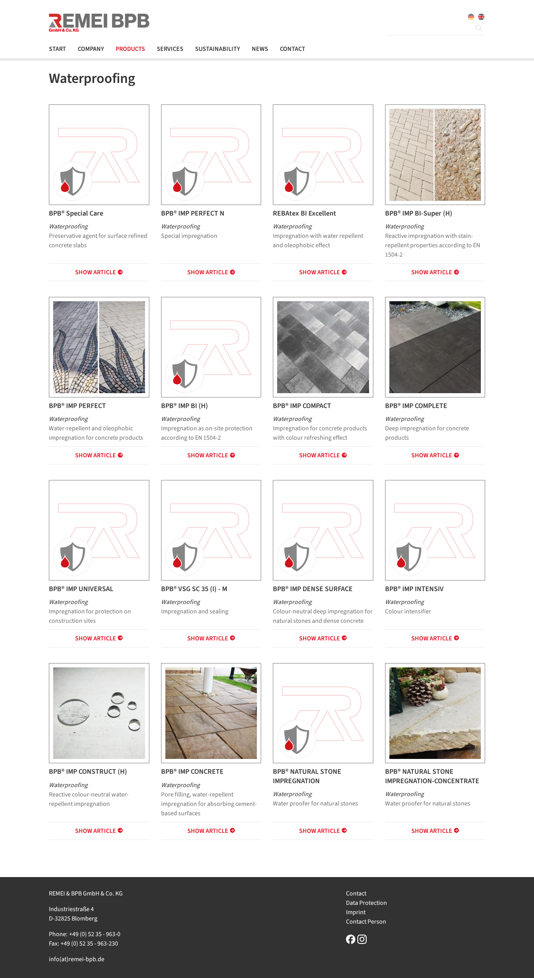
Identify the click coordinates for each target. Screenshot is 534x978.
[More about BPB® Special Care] (99, 155)
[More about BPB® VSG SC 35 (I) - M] (211, 530)
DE (471, 17)
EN (481, 17)
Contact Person (366, 921)
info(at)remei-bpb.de (76, 959)
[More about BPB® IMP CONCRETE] (211, 712)
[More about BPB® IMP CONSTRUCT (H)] (99, 712)
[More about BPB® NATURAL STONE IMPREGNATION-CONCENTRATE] (435, 712)
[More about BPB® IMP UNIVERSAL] (99, 530)
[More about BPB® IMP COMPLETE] (435, 346)
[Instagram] (362, 939)
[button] (93, 48)
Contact (356, 893)
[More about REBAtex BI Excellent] (323, 155)
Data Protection (366, 903)
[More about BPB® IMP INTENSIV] (435, 530)
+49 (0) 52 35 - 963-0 (94, 934)
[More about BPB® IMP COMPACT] (323, 346)
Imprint (356, 912)
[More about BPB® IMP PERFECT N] (211, 155)
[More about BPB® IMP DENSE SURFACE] (323, 530)
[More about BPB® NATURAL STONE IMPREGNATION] (323, 713)
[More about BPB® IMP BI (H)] (211, 347)
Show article (95, 272)
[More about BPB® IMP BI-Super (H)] (435, 154)
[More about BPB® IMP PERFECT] (99, 346)
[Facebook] (350, 939)
